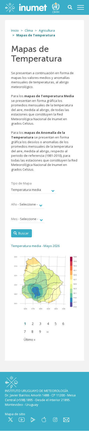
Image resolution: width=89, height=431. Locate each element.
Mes (14, 219)
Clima (29, 30)
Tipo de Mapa (21, 183)
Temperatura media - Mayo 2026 (35, 246)
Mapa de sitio (15, 414)
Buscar (23, 233)
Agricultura (47, 30)
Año (14, 204)
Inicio (15, 30)
